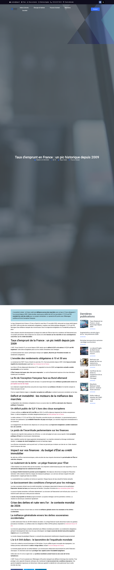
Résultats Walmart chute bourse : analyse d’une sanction (95, 386)
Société (24, 10)
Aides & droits (24, 7)
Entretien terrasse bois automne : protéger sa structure (91, 341)
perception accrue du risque (20, 384)
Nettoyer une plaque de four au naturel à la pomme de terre (96, 362)
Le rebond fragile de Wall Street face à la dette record (96, 350)
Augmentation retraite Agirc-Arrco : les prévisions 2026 (90, 333)
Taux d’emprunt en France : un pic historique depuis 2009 (96, 323)
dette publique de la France (56, 414)
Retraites (68, 7)
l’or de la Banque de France (56, 545)
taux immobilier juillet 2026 (66, 488)
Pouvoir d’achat (55, 7)
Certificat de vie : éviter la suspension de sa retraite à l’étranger (96, 374)
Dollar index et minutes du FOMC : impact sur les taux (96, 398)
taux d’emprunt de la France (41, 364)
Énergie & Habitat (39, 7)
